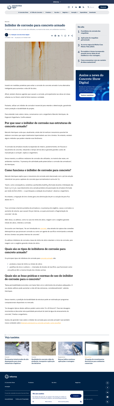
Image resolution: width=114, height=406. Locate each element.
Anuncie (103, 7)
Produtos (48, 12)
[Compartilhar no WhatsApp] (65, 35)
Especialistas (83, 12)
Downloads (92, 12)
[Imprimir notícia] (55, 35)
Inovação (74, 12)
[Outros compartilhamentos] (72, 35)
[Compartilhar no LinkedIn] (58, 35)
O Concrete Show (23, 12)
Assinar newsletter (87, 95)
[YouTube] (79, 7)
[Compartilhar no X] (62, 35)
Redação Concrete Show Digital (20, 34)
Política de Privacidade (22, 399)
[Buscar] (88, 7)
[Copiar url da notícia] (52, 35)
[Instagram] (68, 7)
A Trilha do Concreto (36, 12)
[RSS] (83, 7)
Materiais (7, 21)
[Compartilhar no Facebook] (68, 35)
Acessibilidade (9, 399)
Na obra (56, 12)
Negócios (65, 12)
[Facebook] (72, 7)
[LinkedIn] (76, 7)
